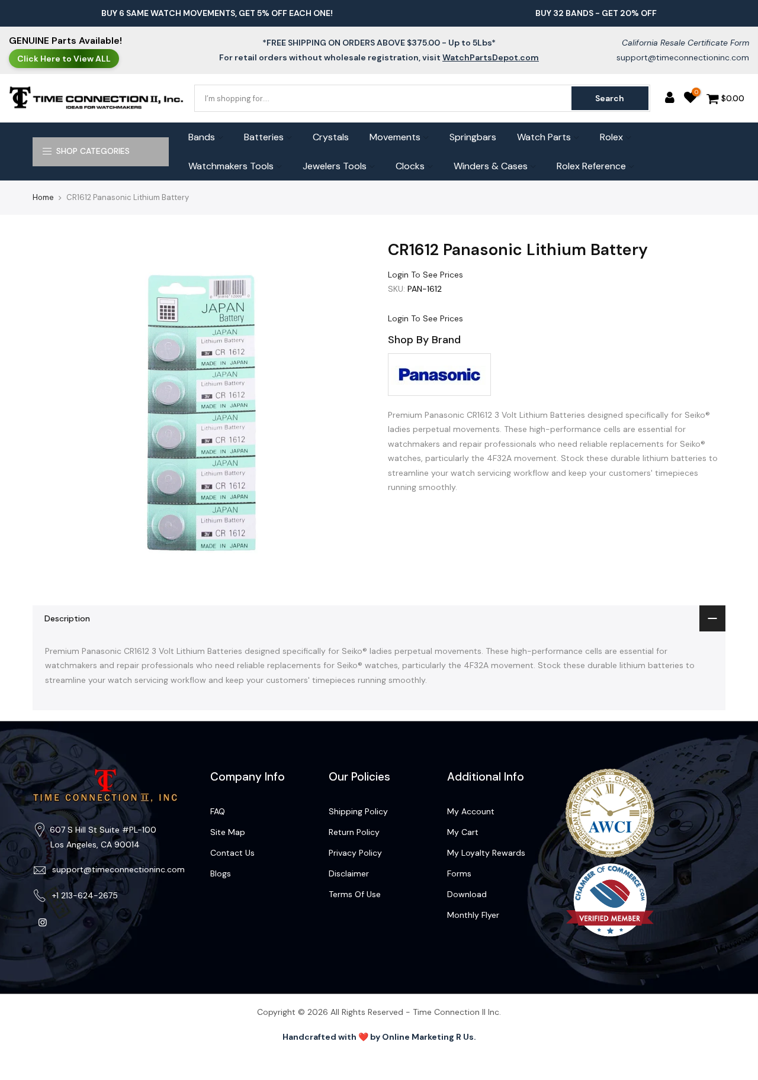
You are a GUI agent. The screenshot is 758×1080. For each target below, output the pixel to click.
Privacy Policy (355, 852)
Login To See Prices (425, 274)
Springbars (472, 137)
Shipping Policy (358, 811)
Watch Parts (544, 137)
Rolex (611, 137)
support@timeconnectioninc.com (682, 57)
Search (609, 98)
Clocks (410, 166)
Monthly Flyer (473, 915)
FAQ (217, 811)
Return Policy (354, 832)
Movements (395, 137)
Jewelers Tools (335, 166)
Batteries (264, 137)
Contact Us (232, 852)
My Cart (462, 832)
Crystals (331, 137)
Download (467, 894)
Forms (459, 873)
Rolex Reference (591, 166)
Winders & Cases (491, 166)
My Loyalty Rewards (486, 852)
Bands (201, 137)
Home (43, 197)
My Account (470, 811)
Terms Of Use (355, 894)
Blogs (220, 873)
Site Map (227, 832)
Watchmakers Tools (231, 166)
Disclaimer (349, 873)
